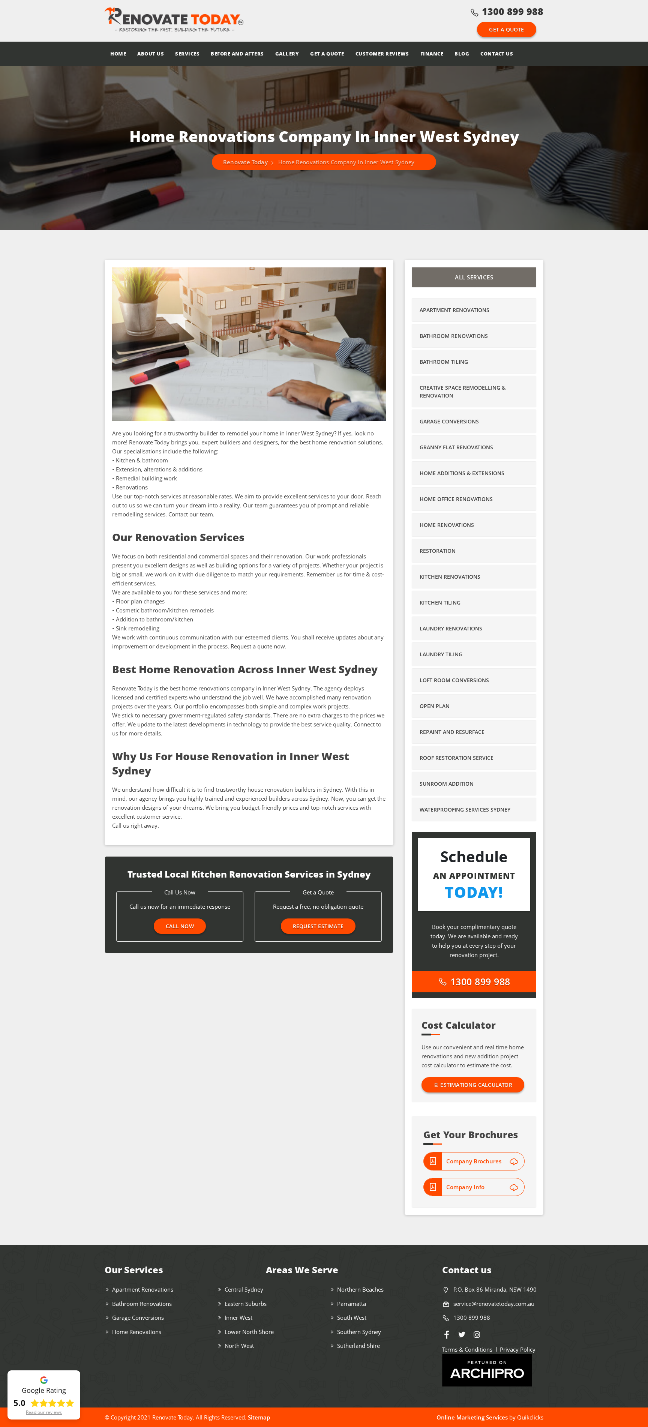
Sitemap (259, 1417)
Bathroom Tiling (444, 361)
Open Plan (435, 706)
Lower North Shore (249, 1331)
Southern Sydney (359, 1331)
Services (187, 53)
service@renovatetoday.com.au (493, 1303)
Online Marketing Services (472, 1417)
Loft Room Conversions (454, 680)
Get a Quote (506, 29)
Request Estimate (318, 926)
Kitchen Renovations (450, 576)
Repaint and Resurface (452, 731)
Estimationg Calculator (475, 1084)
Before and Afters (237, 53)
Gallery (287, 53)
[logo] (174, 21)
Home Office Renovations (456, 499)
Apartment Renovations (454, 310)
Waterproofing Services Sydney (465, 809)
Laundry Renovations (451, 628)
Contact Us (496, 53)
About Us (150, 53)
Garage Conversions (449, 421)
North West (239, 1345)
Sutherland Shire (358, 1345)
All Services (474, 277)
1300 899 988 (512, 11)
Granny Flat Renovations (456, 447)
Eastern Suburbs (246, 1303)
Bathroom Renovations (454, 335)
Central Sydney (244, 1289)
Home (118, 53)
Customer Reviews (382, 53)
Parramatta (351, 1303)
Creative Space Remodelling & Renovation (463, 391)
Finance (432, 53)
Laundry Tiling (441, 654)
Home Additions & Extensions (462, 473)
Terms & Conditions (467, 1349)
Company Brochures (473, 1161)
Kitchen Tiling (440, 602)
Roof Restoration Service (457, 757)
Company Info (465, 1187)
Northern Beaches (360, 1289)
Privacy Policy (518, 1349)
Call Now (180, 926)
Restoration (438, 550)
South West (351, 1317)
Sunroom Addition (447, 783)
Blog (461, 53)
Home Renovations (447, 524)
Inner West (238, 1317)
